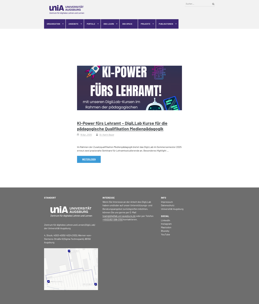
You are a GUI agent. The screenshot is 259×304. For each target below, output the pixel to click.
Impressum (167, 201)
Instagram (166, 223)
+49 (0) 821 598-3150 (113, 219)
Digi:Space (127, 24)
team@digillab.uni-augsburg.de (119, 215)
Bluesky (165, 230)
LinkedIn (165, 220)
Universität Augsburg (172, 208)
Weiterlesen (89, 159)
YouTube (165, 234)
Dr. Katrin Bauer (107, 134)
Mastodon (166, 227)
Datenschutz (167, 205)
